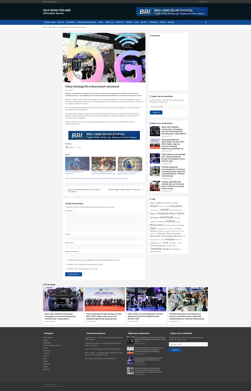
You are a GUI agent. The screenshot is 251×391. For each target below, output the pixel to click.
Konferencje (161, 221)
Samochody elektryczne (171, 236)
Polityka (61, 22)
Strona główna (50, 22)
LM (86, 358)
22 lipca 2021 (69, 90)
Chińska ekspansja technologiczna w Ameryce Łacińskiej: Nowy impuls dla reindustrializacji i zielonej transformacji (173, 171)
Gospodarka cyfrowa (154, 210)
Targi (165, 242)
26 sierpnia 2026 (167, 163)
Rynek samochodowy (173, 234)
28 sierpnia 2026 (167, 136)
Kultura (163, 22)
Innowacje (154, 217)
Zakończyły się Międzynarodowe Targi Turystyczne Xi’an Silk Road (84, 191)
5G (69, 178)
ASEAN (158, 203)
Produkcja (171, 229)
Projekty (144, 22)
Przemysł (129, 22)
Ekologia (175, 203)
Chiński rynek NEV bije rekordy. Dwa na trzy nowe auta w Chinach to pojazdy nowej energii (173, 185)
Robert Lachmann (56, 386)
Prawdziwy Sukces (91, 337)
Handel (100, 22)
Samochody (155, 236)
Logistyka (178, 221)
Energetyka (82, 178)
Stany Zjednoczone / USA (157, 239)
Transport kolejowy (158, 245)
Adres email (69, 243)
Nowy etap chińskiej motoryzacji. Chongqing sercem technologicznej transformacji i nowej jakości (174, 130)
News (87, 353)
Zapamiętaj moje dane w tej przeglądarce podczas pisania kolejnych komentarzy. (94, 260)
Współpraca (167, 249)
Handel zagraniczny (176, 210)
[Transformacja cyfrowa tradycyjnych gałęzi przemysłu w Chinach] (130, 164)
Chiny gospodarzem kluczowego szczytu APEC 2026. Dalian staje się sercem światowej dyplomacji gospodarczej (173, 144)
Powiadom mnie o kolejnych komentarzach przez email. (85, 264)
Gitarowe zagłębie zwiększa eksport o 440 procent (124, 190)
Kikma (87, 349)
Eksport (154, 205)
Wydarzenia (153, 22)
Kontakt (201, 1)
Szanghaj (170, 239)
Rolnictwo (124, 178)
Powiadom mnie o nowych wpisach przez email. (82, 269)
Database (171, 22)
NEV (165, 225)
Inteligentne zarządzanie (101, 178)
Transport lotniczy (171, 245)
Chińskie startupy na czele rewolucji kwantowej (105, 349)
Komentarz (69, 211)
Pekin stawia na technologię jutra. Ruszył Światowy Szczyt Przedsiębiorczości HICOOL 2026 (174, 157)
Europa (161, 206)
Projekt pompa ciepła (92, 343)
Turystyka (155, 248)
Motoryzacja (156, 224)
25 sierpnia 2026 (167, 191)
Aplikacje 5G (75, 178)
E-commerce (166, 203)
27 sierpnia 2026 (167, 151)
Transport (120, 22)
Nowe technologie (115, 178)
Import (153, 213)
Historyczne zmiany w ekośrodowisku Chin (102, 358)
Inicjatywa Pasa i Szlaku (170, 213)
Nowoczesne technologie (175, 225)
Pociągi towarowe (162, 229)
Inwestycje (109, 22)
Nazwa (68, 234)
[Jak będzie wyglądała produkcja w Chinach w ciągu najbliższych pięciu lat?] (103, 164)
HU (207, 1)
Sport (184, 236)
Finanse (166, 206)
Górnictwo (90, 178)
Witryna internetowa (71, 251)
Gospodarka (70, 22)
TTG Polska (53, 384)
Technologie (172, 243)
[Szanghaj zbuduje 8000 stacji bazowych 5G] (77, 164)
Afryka (152, 203)
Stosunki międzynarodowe (86, 22)
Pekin (153, 228)
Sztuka (160, 243)
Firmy (137, 22)
